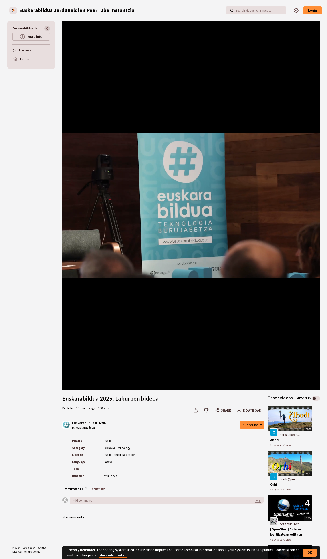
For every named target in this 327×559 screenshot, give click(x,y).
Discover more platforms (26, 552)
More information (113, 555)
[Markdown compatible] (258, 501)
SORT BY (98, 489)
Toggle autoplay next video (316, 398)
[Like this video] (196, 410)
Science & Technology (117, 448)
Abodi (274, 440)
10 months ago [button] (86, 408)
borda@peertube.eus (291, 435)
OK (309, 552)
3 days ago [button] (276, 490)
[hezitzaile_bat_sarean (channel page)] (273, 521)
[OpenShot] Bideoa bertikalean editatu (286, 532)
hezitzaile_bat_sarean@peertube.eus (291, 524)
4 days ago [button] (276, 540)
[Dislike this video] (206, 410)
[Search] (232, 10)
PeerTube (41, 548)
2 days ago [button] (276, 445)
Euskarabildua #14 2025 (90, 423)
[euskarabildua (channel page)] (66, 424)
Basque (108, 462)
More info (34, 36)
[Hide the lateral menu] (47, 28)
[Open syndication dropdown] (86, 488)
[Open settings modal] (296, 10)
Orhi (273, 484)
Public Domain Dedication (119, 455)
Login (312, 10)
